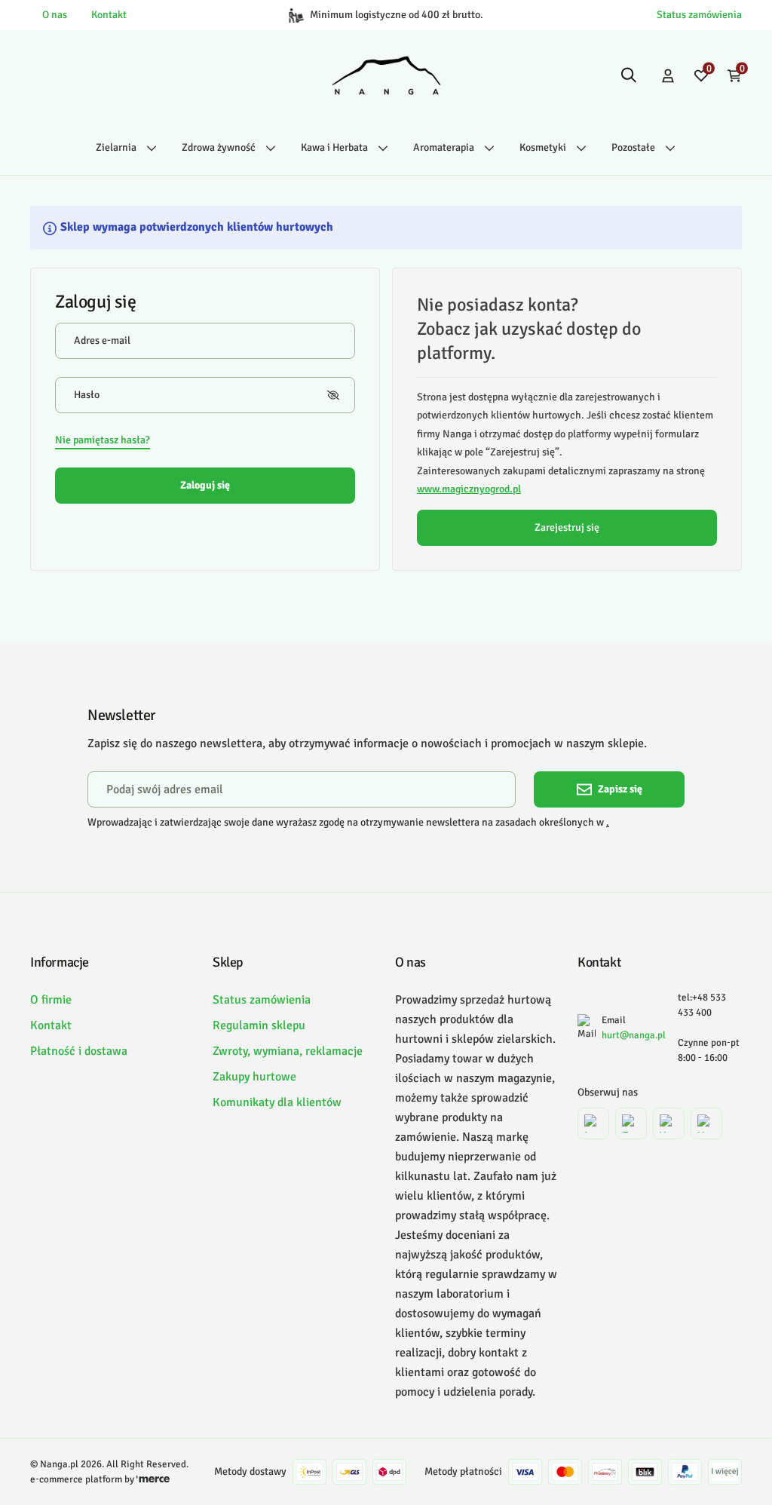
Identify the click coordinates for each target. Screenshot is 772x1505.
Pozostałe (633, 147)
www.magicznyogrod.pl (469, 489)
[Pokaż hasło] (333, 395)
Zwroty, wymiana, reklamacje (288, 1051)
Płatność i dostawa (78, 1051)
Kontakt (109, 14)
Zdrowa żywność (219, 147)
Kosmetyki (542, 147)
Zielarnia (116, 147)
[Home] (386, 75)
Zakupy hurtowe (254, 1076)
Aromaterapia (443, 147)
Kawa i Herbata (334, 147)
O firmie (51, 999)
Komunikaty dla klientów (277, 1102)
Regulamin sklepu (259, 1025)
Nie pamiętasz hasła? (102, 440)
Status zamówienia (699, 14)
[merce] (153, 1479)
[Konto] (668, 75)
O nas (54, 14)
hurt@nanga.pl (634, 1035)
